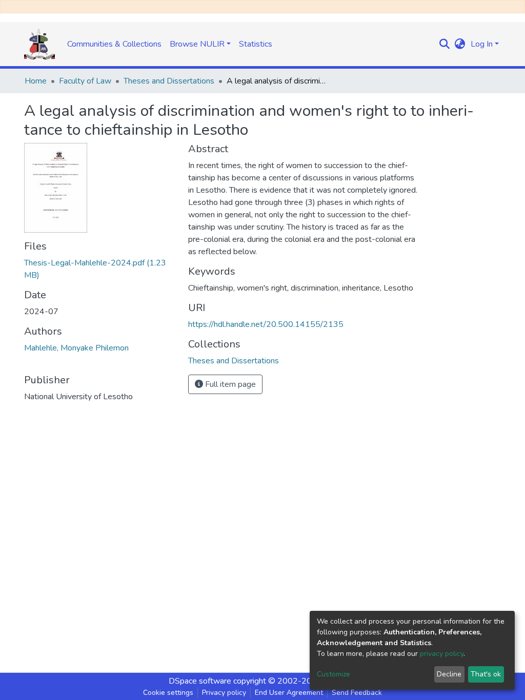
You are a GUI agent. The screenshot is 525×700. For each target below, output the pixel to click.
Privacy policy (224, 692)
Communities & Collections (114, 44)
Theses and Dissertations (169, 81)
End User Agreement (289, 692)
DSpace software (200, 681)
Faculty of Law (85, 81)
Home (36, 81)
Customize (333, 674)
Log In (482, 44)
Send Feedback (357, 692)
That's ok (486, 674)
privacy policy (441, 653)
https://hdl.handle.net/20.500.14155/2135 (266, 324)
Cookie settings (168, 692)
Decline (449, 674)
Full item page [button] (229, 384)
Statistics (255, 44)
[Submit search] (445, 44)
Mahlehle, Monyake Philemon (76, 348)
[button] (460, 44)
